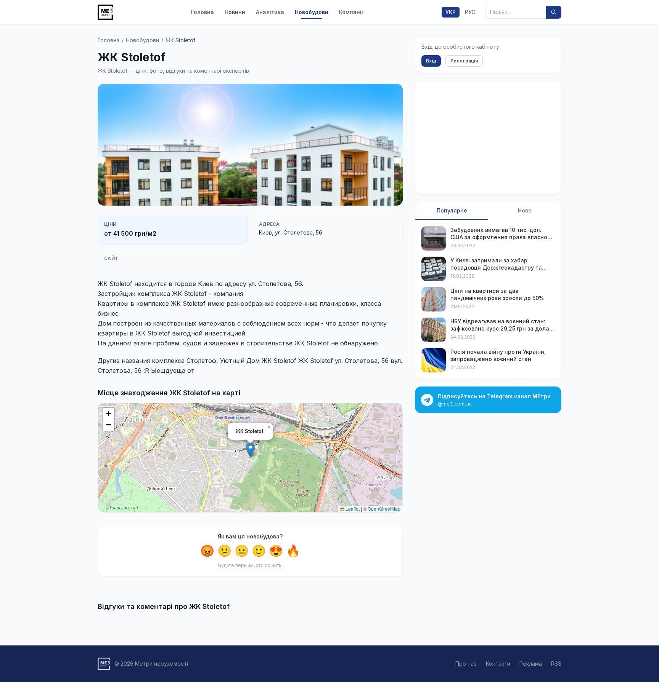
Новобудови (311, 12)
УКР (450, 12)
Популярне (452, 210)
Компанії (351, 12)
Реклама (530, 663)
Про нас (466, 663)
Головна (202, 12)
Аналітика (270, 12)
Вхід (431, 61)
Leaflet (352, 508)
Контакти (498, 663)
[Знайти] (553, 12)
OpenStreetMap (384, 508)
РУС (470, 12)
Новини (235, 12)
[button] (250, 450)
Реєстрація (464, 61)
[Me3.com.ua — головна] (105, 12)
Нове (525, 210)
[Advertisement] (488, 137)
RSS (556, 663)
